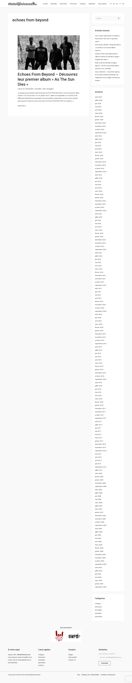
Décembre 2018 (100, 373)
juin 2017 (98, 428)
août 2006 (98, 528)
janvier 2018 (99, 405)
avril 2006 (98, 541)
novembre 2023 (100, 204)
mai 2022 (98, 262)
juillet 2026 (98, 100)
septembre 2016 (100, 451)
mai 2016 (98, 454)
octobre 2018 (99, 376)
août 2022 (98, 253)
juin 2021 (98, 292)
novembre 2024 (100, 165)
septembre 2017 (100, 418)
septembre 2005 (100, 564)
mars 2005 (98, 580)
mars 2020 (98, 324)
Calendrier (92, 4)
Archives (41, 665)
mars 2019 (98, 363)
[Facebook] (114, 4)
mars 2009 (98, 473)
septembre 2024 (100, 171)
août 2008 (98, 490)
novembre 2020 (100, 305)
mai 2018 (98, 392)
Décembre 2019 (100, 334)
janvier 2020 (99, 331)
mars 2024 (98, 191)
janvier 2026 (99, 120)
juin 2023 (98, 220)
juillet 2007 (98, 506)
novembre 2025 (100, 126)
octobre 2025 (99, 129)
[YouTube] (123, 4)
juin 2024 (98, 181)
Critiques (83, 4)
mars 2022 (98, 269)
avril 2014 (98, 460)
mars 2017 (98, 438)
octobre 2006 (99, 522)
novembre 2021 (100, 279)
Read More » (22, 105)
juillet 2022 (98, 256)
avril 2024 (98, 188)
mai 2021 (98, 295)
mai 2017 (98, 431)
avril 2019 (98, 360)
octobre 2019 (99, 340)
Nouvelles (53, 4)
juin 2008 (98, 496)
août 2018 (98, 382)
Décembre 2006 (100, 515)
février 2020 (99, 327)
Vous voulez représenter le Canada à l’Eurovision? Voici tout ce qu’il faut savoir (107, 38)
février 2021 (99, 301)
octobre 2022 (99, 246)
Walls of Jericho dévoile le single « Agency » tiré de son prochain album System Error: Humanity (107, 65)
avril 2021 (98, 298)
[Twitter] (117, 4)
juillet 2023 (98, 217)
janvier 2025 (99, 159)
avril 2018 (98, 395)
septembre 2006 (100, 525)
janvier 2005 (99, 584)
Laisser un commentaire (26, 89)
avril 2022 (98, 266)
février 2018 (99, 402)
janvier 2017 (99, 441)
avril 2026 (98, 110)
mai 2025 (98, 146)
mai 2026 (98, 107)
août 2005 (98, 567)
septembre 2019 (100, 343)
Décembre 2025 (100, 123)
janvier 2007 (99, 512)
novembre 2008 (100, 483)
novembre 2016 (100, 447)
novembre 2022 (100, 243)
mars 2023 (98, 230)
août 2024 (98, 175)
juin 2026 (98, 103)
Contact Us (72, 660)
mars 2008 (98, 503)
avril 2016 (98, 457)
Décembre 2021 (100, 275)
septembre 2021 (100, 285)
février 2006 (99, 548)
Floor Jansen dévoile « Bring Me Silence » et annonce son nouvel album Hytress (108, 47)
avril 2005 (98, 577)
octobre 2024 (99, 168)
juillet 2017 (98, 425)
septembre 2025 (100, 133)
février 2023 (99, 233)
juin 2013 (98, 464)
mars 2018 (98, 399)
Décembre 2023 (100, 201)
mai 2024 (98, 184)
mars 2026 (98, 113)
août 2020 (98, 314)
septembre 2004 (100, 587)
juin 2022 (98, 259)
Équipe (70, 655)
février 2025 (99, 155)
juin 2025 (98, 142)
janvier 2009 (99, 480)
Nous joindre (102, 4)
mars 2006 (98, 545)
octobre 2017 (99, 415)
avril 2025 (98, 149)
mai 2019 (98, 356)
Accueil (45, 4)
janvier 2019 (99, 369)
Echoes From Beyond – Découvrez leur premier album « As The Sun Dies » (48, 79)
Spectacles (63, 4)
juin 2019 (98, 353)
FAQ (78, 675)
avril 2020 (98, 321)
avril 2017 (98, 434)
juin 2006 (98, 535)
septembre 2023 (100, 210)
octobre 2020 (99, 308)
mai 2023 (98, 223)
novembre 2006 (100, 519)
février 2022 (99, 272)
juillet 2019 (98, 350)
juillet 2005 (98, 571)
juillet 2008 (98, 493)
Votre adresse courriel (107, 654)
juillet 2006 (98, 532)
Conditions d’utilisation (107, 675)
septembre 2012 (100, 467)
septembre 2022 (100, 249)
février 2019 (99, 366)
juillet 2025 (98, 139)
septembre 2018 (100, 379)
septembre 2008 (100, 486)
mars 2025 (98, 152)
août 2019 (98, 347)
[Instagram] (120, 4)
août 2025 (98, 136)
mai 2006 (98, 538)
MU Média (98, 610)
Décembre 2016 (100, 444)
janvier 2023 (99, 236)
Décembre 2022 (100, 240)
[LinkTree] (111, 4)
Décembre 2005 (100, 554)
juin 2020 (98, 318)
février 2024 (99, 194)
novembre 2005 (100, 558)
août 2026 (98, 97)
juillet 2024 (98, 178)
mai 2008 (98, 499)
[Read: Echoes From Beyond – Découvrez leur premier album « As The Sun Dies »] (49, 52)
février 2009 (99, 477)
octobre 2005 (99, 561)
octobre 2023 (99, 207)
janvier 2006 (99, 551)
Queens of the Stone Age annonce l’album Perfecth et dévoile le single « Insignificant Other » (107, 56)
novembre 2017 (100, 412)
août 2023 (98, 214)
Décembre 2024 (100, 162)
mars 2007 (98, 509)
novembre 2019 (100, 337)
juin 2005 (98, 574)
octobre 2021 (99, 282)
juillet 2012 (98, 470)
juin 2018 (98, 389)
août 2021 (98, 288)
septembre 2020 (100, 311)
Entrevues (73, 4)
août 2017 (98, 421)
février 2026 (99, 116)
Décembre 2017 (100, 408)
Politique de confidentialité (90, 675)
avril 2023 (98, 227)
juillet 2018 (98, 386)
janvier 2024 (99, 197)
